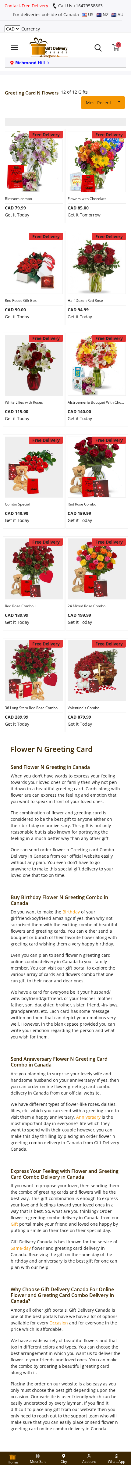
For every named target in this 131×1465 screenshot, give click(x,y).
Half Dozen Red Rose (85, 300)
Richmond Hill (30, 63)
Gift (14, 1224)
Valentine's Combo (83, 707)
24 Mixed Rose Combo (86, 606)
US (90, 14)
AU (119, 14)
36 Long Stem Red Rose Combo (31, 707)
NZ (104, 14)
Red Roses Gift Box (21, 300)
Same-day (21, 1248)
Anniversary (88, 1117)
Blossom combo (18, 198)
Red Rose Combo (82, 504)
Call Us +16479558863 (80, 6)
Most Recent (98, 102)
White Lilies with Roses (24, 402)
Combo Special (17, 504)
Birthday (71, 912)
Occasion (58, 1323)
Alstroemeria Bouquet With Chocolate (97, 402)
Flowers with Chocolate (87, 198)
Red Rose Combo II (20, 606)
